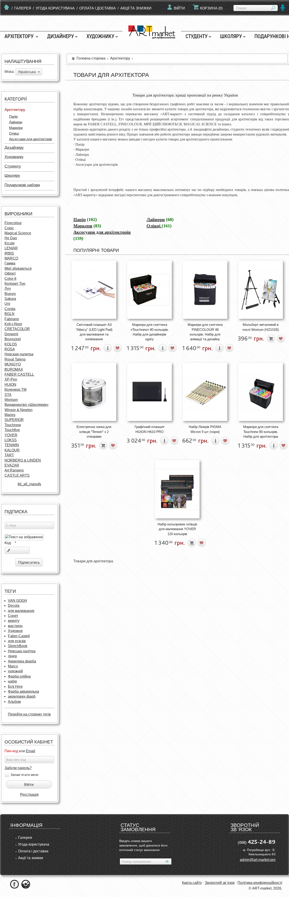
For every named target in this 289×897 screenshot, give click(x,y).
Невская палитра (19, 354)
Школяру (231, 36)
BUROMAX (14, 369)
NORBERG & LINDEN (23, 460)
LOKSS (11, 440)
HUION (10, 384)
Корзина (211, 8)
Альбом (14, 702)
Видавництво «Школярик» (27, 405)
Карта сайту (192, 883)
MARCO (11, 258)
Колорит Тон (15, 283)
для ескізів (17, 641)
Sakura (10, 299)
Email (30, 751)
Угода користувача (55, 8)
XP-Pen (11, 379)
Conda (10, 309)
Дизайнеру (60, 36)
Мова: (9, 72)
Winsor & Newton (19, 410)
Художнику (100, 36)
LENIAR (11, 248)
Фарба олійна (19, 676)
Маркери (16, 128)
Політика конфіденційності (260, 883)
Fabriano (12, 319)
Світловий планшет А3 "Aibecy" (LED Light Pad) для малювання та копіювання (94, 332)
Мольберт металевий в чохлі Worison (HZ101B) (260, 327)
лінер (12, 656)
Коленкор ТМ (15, 389)
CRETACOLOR (17, 329)
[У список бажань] (117, 348)
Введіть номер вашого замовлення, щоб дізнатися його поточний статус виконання (143, 845)
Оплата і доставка (97, 8)
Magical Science (18, 233)
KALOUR (12, 450)
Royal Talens (15, 359)
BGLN (9, 314)
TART (9, 455)
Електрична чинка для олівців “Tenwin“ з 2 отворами (94, 431)
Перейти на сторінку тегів (29, 714)
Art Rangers (14, 470)
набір (12, 681)
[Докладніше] (107, 348)
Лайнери (15, 122)
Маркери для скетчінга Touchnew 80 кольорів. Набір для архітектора (260, 431)
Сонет (13, 616)
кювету (13, 621)
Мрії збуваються (18, 268)
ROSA (10, 349)
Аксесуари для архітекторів (30, 139)
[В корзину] (271, 338)
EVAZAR (12, 465)
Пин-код (11, 751)
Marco (13, 666)
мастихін (15, 626)
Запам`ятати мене (24, 775)
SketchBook (17, 646)
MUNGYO (13, 364)
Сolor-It (10, 279)
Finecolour (13, 223)
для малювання (21, 611)
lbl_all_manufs (29, 484)
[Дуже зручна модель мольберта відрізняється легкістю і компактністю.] (260, 289)
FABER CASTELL (19, 374)
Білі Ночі (15, 686)
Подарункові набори (22, 185)
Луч (8, 288)
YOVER (11, 435)
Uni (7, 304)
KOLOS (11, 344)
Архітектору (20, 36)
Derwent (11, 334)
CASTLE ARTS (17, 475)
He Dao (11, 238)
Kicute (10, 243)
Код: (10, 543)
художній (15, 671)
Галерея (22, 8)
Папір (13, 116)
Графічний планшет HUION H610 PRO (150, 429)
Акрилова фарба (22, 661)
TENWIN (12, 445)
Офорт (10, 273)
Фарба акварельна (23, 691)
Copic (9, 228)
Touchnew (13, 425)
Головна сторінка (91, 58)
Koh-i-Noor (13, 324)
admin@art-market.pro (257, 860)
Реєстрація (29, 794)
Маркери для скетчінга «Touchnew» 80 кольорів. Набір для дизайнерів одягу (150, 332)
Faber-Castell (19, 636)
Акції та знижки (135, 8)
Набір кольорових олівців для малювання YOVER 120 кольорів (177, 529)
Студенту (196, 36)
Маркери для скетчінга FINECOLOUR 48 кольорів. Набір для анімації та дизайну (205, 332)
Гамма (10, 263)
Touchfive (12, 430)
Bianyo (10, 294)
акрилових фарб (21, 696)
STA (8, 395)
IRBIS (9, 253)
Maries (10, 415)
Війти (179, 8)
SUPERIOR (14, 420)
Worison (11, 400)
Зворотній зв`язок (220, 883)
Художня (15, 631)
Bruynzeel (13, 339)
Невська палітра (21, 651)
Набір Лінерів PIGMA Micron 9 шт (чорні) (205, 429)
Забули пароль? (18, 768)
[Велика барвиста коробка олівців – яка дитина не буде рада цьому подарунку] (177, 489)
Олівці (14, 133)
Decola (13, 605)
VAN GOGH (17, 601)
